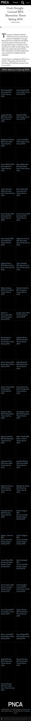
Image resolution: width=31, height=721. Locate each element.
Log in (28, 2)
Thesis (15, 2)
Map (10, 711)
